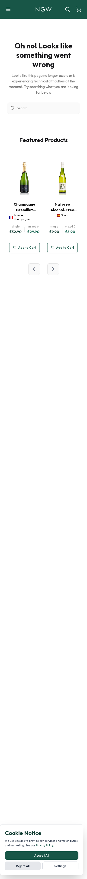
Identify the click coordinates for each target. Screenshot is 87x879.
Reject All (22, 866)
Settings (60, 866)
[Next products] (53, 269)
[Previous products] (34, 269)
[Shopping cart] (78, 9)
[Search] (67, 9)
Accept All (41, 855)
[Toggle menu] (8, 9)
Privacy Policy (44, 845)
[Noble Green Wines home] (43, 9)
